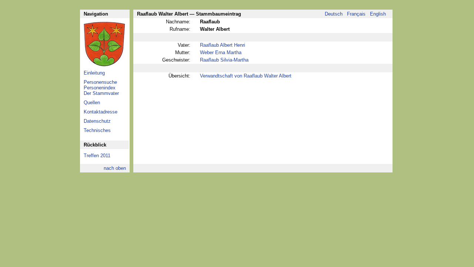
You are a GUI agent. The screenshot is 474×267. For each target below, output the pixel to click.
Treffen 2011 (97, 155)
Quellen (92, 102)
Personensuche (100, 82)
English (378, 14)
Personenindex (100, 87)
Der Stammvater (101, 93)
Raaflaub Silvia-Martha (224, 60)
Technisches (97, 130)
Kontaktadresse (100, 112)
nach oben (115, 168)
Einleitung (94, 73)
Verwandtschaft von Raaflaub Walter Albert (245, 76)
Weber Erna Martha (220, 52)
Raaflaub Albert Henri (222, 45)
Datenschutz (97, 121)
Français (356, 14)
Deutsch (334, 14)
